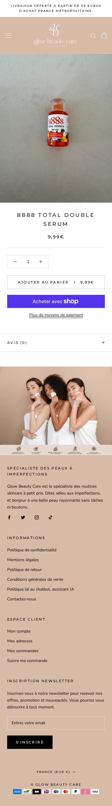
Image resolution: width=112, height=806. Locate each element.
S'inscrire (30, 742)
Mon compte (18, 631)
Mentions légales (23, 560)
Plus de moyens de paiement (56, 315)
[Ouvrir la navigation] (8, 35)
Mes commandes (23, 651)
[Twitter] (23, 517)
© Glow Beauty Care (56, 784)
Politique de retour (24, 569)
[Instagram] (37, 517)
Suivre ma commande (27, 660)
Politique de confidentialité (31, 550)
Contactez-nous (21, 599)
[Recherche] (93, 35)
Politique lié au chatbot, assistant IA (40, 589)
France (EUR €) (53, 772)
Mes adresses (20, 641)
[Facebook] (9, 517)
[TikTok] (50, 517)
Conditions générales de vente (35, 579)
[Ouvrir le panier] (104, 35)
